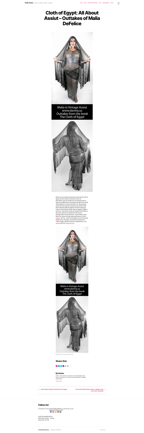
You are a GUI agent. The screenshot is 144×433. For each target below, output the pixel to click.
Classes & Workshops (93, 2)
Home (81, 2)
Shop (100, 2)
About (112, 2)
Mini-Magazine (106, 2)
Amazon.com (70, 223)
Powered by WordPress (55, 429)
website (58, 218)
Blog (85, 2)
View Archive (59, 381)
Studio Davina (29, 2)
